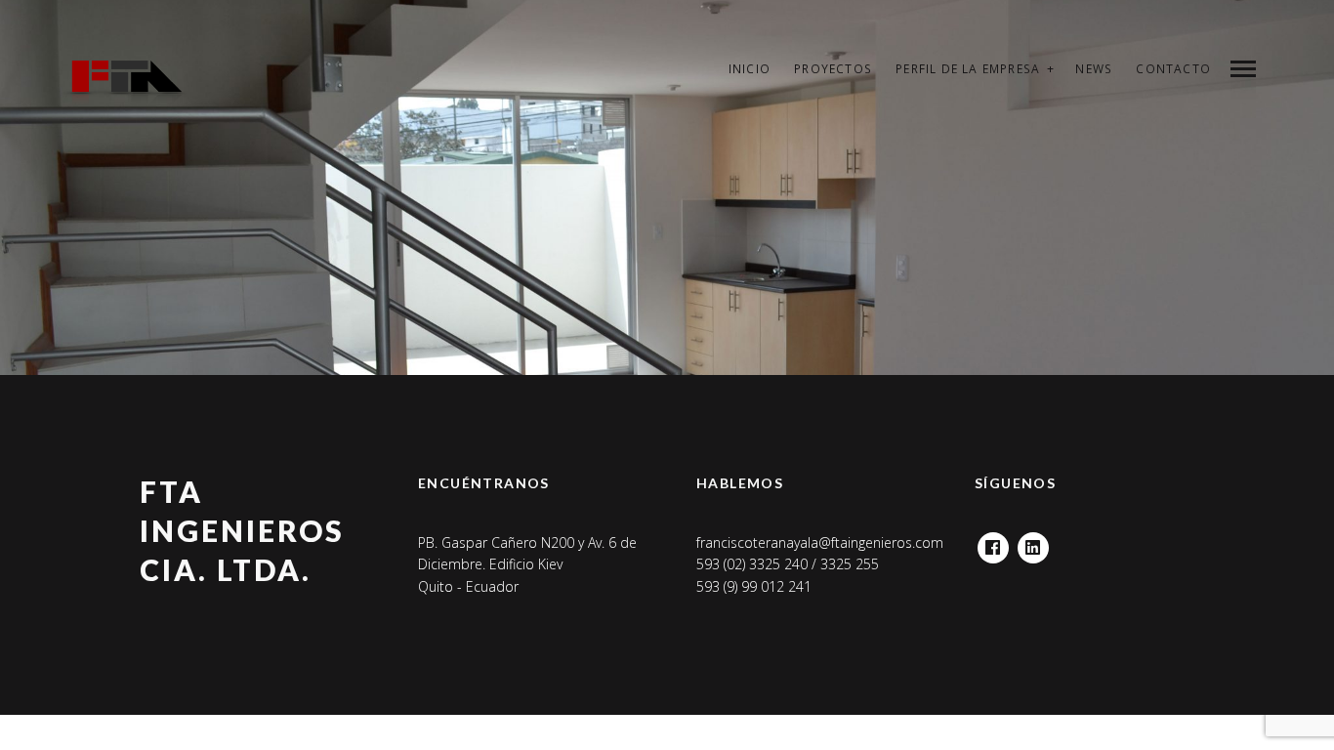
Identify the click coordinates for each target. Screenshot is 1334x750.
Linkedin (1033, 542)
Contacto (1173, 69)
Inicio (750, 69)
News (1093, 69)
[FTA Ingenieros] (123, 88)
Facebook (993, 542)
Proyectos (833, 69)
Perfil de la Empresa (968, 69)
